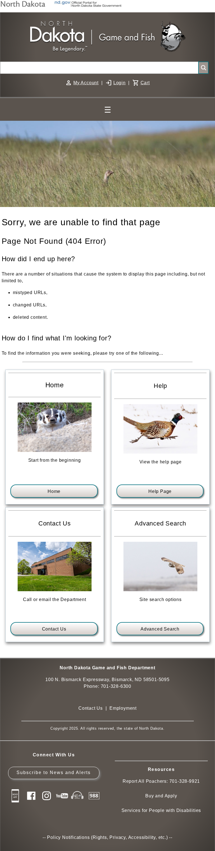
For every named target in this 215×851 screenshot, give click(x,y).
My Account (86, 82)
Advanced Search (160, 629)
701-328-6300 (116, 686)
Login (119, 82)
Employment (123, 708)
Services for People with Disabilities (161, 810)
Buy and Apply (161, 795)
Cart (145, 82)
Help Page (160, 491)
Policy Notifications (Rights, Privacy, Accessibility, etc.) (107, 837)
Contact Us (54, 629)
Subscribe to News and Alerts (54, 772)
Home (54, 491)
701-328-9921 (184, 781)
